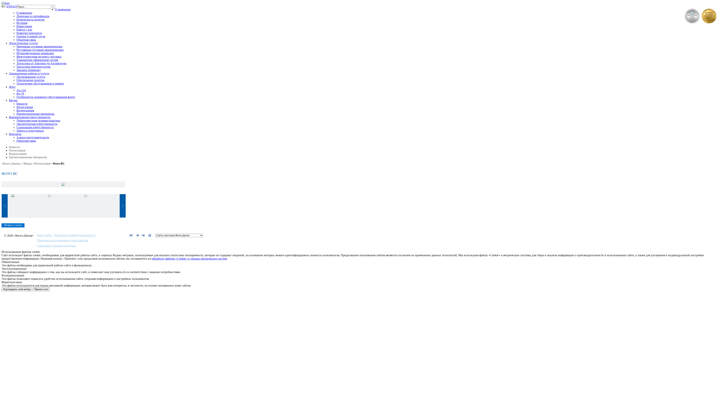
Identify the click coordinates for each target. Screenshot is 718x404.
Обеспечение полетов (30, 80)
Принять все (41, 289)
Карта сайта (44, 235)
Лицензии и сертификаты (32, 16)
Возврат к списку (13, 225)
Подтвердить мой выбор (16, 289)
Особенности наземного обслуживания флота (45, 97)
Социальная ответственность (35, 127)
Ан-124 (21, 90)
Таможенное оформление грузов (37, 60)
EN (9, 6)
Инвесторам (24, 26)
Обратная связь (26, 39)
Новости (21, 103)
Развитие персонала (29, 33)
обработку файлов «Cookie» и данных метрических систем (189, 258)
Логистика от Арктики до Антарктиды (41, 63)
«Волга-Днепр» (11, 163)
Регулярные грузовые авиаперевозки (40, 49)
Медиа (13, 100)
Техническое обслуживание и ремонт (40, 83)
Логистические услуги (23, 43)
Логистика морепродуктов (33, 66)
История (21, 23)
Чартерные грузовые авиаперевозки (39, 46)
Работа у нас (24, 29)
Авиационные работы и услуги (29, 73)
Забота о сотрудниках (30, 130)
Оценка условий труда (30, 36)
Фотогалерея (24, 107)
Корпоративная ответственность (29, 117)
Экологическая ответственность (36, 124)
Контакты (15, 134)
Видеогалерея (25, 110)
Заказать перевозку (28, 70)
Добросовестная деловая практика (38, 120)
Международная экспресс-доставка (38, 56)
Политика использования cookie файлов (62, 240)
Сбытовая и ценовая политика (56, 245)
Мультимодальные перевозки (35, 53)
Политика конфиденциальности (74, 235)
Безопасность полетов (30, 19)
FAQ (14, 6)
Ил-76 (20, 93)
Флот (12, 86)
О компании (63, 9)
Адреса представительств (32, 137)
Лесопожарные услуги (30, 76)
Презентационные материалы (35, 113)
